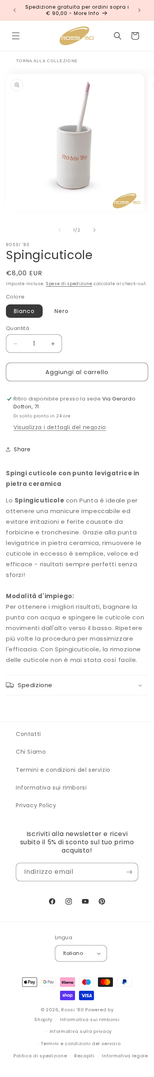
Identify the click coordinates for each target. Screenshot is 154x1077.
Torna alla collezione (47, 61)
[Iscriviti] (129, 872)
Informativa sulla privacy (81, 1031)
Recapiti (84, 1056)
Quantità (17, 328)
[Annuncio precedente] (14, 10)
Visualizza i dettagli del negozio (59, 427)
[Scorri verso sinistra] (59, 230)
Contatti (28, 734)
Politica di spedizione (40, 1056)
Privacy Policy (36, 805)
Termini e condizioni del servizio (63, 770)
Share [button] (22, 449)
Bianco (24, 311)
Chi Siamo (31, 752)
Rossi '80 (72, 1010)
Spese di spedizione (69, 284)
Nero (61, 311)
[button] (15, 35)
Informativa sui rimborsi (51, 788)
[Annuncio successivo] (139, 10)
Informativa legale (125, 1056)
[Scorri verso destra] (94, 230)
